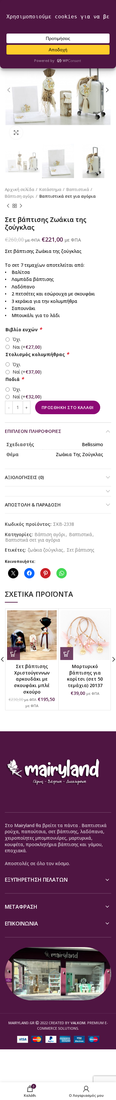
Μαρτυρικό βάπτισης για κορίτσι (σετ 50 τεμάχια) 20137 (85, 675)
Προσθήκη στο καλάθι (68, 407)
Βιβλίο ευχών (23, 329)
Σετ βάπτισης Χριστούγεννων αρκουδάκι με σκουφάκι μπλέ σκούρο (32, 679)
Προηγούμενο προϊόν (8, 206)
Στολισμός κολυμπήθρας (37, 354)
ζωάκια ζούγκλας (45, 550)
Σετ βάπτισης (80, 550)
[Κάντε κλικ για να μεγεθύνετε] (16, 132)
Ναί (27, 372)
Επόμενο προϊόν (21, 206)
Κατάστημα (50, 189)
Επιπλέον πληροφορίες (33, 431)
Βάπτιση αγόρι (19, 196)
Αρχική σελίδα (19, 189)
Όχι (16, 339)
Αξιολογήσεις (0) (24, 477)
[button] (13, 653)
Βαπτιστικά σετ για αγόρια (67, 196)
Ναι (27, 347)
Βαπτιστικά (77, 189)
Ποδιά (14, 379)
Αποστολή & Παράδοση (33, 505)
